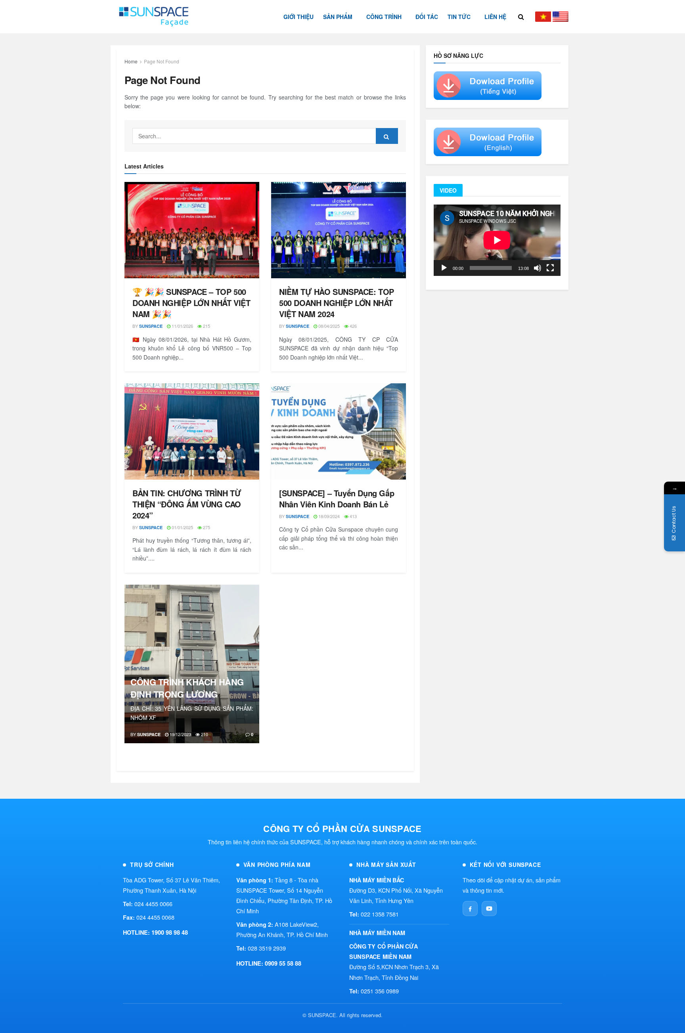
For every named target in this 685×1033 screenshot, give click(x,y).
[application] (497, 240)
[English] (560, 16)
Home (131, 61)
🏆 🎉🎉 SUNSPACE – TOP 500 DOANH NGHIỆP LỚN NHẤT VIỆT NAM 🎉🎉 (191, 302)
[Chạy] (444, 268)
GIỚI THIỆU (298, 17)
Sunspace (151, 326)
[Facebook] (470, 908)
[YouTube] (489, 908)
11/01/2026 (181, 326)
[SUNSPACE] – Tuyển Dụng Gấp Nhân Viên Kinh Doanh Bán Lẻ (336, 498)
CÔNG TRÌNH (384, 17)
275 (206, 527)
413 (352, 516)
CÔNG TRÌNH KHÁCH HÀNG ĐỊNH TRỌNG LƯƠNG (187, 687)
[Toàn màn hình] (550, 268)
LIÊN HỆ (495, 17)
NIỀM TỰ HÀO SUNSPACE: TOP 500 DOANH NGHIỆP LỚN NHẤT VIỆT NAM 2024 (336, 302)
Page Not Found (161, 61)
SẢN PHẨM (337, 17)
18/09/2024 (328, 516)
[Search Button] (387, 136)
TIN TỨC (459, 17)
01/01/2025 (181, 527)
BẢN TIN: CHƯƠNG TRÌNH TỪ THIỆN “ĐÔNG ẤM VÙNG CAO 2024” (186, 504)
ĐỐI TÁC (426, 17)
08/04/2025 (328, 326)
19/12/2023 (179, 734)
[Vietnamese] (543, 16)
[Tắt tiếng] (537, 268)
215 (206, 326)
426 (352, 326)
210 (204, 734)
